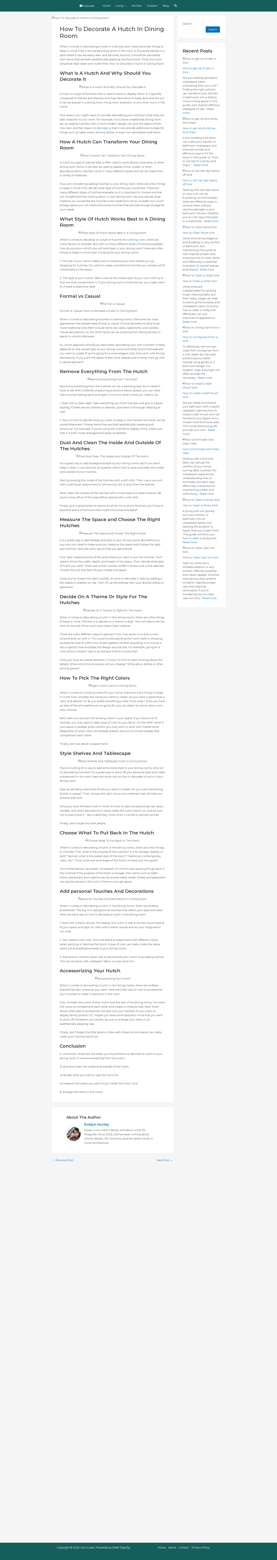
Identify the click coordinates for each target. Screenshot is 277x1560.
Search (187, 23)
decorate (102, 128)
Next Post (165, 1160)
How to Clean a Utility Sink (200, 281)
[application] (124, 6)
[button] (175, 6)
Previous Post (62, 1160)
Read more (201, 165)
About (172, 1547)
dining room (138, 239)
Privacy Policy (201, 1547)
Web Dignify (121, 1547)
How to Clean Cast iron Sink (201, 557)
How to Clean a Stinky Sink (200, 505)
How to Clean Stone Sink (199, 232)
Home (162, 1547)
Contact (184, 1547)
